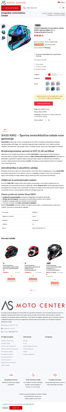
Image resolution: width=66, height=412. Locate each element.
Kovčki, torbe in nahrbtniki (8, 346)
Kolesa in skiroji (5, 365)
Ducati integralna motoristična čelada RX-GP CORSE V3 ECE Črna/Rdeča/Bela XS (32, 268)
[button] (31, 290)
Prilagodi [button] (5, 408)
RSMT (39, 398)
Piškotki (25, 351)
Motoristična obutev (7, 357)
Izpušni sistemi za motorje (8, 362)
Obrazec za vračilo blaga (33, 387)
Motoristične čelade (59, 13)
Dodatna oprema (6, 360)
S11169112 (44, 112)
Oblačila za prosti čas (7, 341)
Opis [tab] (5, 129)
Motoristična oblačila (7, 354)
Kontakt (25, 341)
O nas (24, 343)
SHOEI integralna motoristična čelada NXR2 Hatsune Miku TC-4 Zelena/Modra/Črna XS (49, 30)
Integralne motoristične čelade (56, 15)
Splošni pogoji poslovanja (30, 346)
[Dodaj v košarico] (11, 251)
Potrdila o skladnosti (28, 354)
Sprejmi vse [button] (16, 408)
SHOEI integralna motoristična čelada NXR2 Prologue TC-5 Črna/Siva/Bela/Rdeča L (53, 268)
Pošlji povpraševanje (43, 103)
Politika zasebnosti (28, 349)
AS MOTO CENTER (47, 13)
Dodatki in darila (5, 343)
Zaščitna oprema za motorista (9, 349)
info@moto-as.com (9, 328)
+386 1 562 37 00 (12, 332)
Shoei (47, 109)
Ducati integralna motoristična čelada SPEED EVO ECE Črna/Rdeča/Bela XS (11, 268)
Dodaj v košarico (11, 252)
